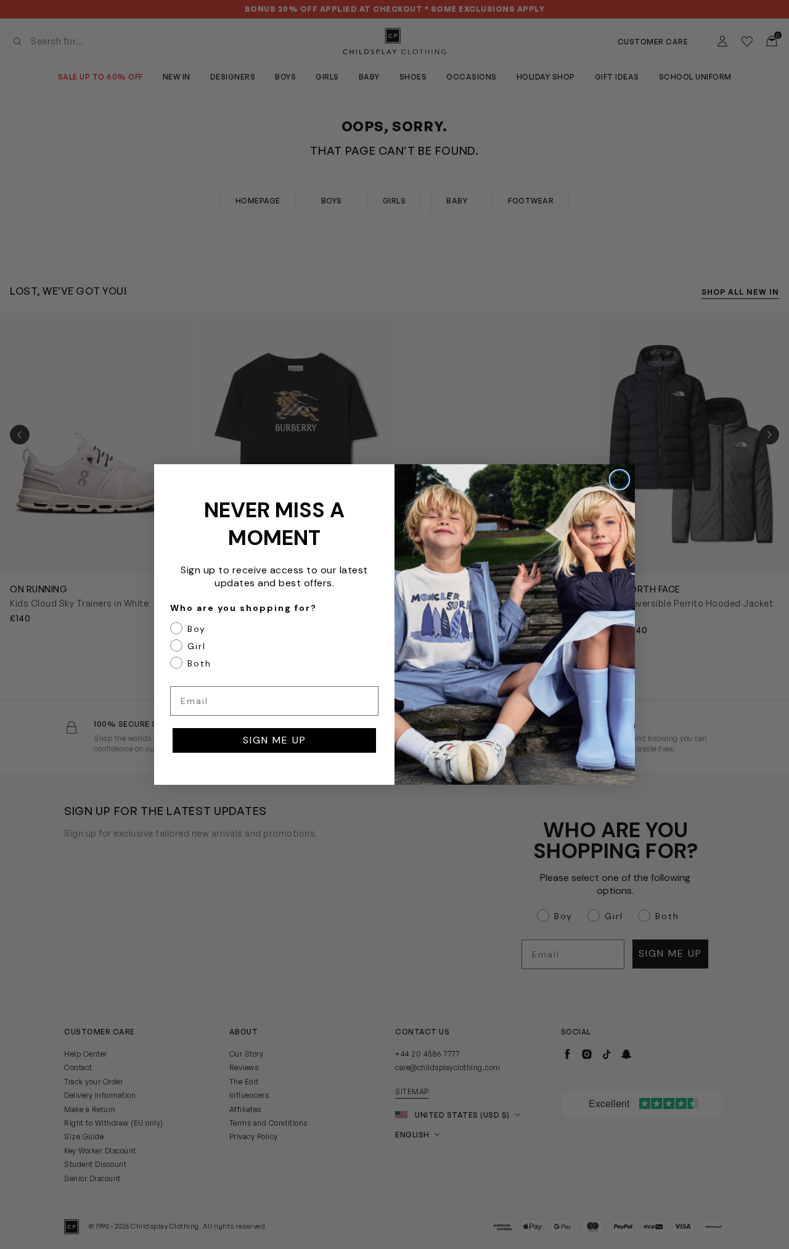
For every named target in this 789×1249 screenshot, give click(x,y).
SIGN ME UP (274, 740)
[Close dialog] (619, 479)
